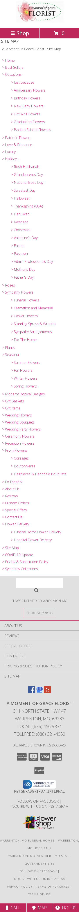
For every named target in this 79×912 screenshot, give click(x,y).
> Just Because (22, 82)
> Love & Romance (17, 144)
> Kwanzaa (19, 222)
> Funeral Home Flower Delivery (36, 532)
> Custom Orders (15, 503)
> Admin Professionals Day (32, 261)
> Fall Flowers (21, 370)
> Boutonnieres (23, 466)
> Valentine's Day (24, 237)
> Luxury (9, 151)
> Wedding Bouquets (18, 422)
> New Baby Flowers (27, 106)
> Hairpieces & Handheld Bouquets (38, 474)
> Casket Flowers (24, 316)
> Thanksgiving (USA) (27, 206)
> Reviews (10, 496)
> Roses (8, 285)
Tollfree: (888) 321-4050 (39, 734)
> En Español (12, 481)
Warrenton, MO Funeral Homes (27, 840)
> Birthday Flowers (25, 98)
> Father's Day (22, 277)
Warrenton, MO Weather (29, 856)
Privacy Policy (19, 887)
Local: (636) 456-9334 (39, 726)
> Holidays (10, 158)
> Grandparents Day (27, 174)
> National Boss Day (27, 182)
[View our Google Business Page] (39, 691)
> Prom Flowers (14, 450)
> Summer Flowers (25, 362)
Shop (23, 33)
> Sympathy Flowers (17, 292)
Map (41, 908)
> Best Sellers (12, 67)
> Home (8, 60)
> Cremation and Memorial (32, 308)
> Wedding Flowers (17, 415)
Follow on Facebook (38, 801)
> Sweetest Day (23, 190)
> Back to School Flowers (31, 129)
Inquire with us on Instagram (39, 806)
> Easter (17, 245)
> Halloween (21, 198)
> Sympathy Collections (20, 568)
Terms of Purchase (52, 887)
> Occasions (12, 74)
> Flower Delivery (15, 524)
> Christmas (20, 229)
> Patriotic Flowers (16, 137)
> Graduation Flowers (28, 121)
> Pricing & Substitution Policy (25, 561)
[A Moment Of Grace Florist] (39, 21)
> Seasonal (11, 354)
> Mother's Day (23, 269)
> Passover (20, 253)
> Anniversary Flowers (28, 90)
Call (14, 908)
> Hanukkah (20, 214)
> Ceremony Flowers (18, 436)
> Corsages (20, 458)
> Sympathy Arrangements (31, 331)
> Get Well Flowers (25, 114)
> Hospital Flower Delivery (31, 539)
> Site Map (10, 547)
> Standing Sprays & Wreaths (33, 323)
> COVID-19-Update (17, 554)
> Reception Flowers (18, 443)
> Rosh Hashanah (25, 166)
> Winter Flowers (24, 378)
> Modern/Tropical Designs (23, 394)
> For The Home (24, 339)
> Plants (8, 347)
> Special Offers (14, 510)
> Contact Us (12, 517)
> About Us (11, 489)
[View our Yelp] (47, 691)
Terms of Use (39, 894)
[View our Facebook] (31, 691)
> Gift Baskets (13, 401)
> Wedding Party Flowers (21, 429)
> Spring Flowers (24, 386)
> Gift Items (11, 408)
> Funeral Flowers (25, 300)
